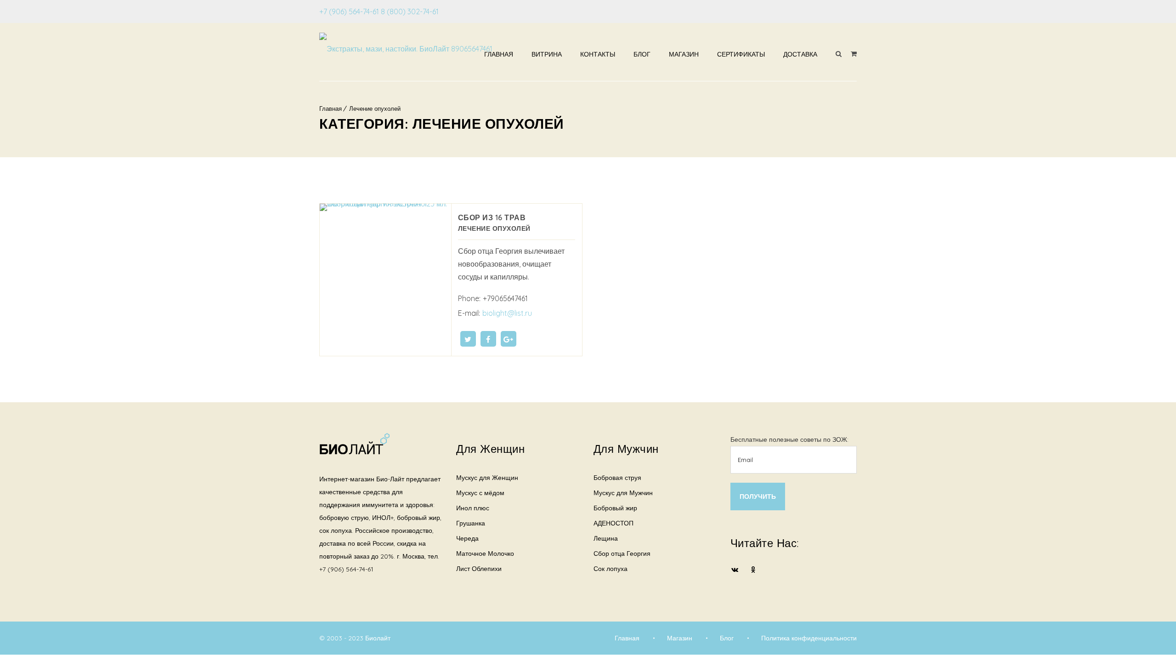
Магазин (684, 54)
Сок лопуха (611, 569)
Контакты (597, 54)
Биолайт (377, 638)
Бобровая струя (617, 478)
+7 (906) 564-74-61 (349, 11)
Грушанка (470, 523)
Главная (498, 54)
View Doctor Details (385, 276)
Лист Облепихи (479, 569)
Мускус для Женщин (487, 478)
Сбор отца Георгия (622, 553)
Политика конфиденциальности (809, 638)
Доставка (800, 54)
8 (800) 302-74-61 (410, 11)
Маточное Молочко (485, 553)
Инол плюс (472, 508)
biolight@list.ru (507, 313)
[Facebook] (488, 339)
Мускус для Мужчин (623, 493)
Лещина (606, 538)
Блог (641, 54)
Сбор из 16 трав (492, 217)
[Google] (508, 339)
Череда (467, 538)
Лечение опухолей (375, 108)
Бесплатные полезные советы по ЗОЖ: (789, 439)
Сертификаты (741, 54)
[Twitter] (468, 339)
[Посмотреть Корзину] (854, 54)
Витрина (546, 54)
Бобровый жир (615, 508)
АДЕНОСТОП (613, 523)
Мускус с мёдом (480, 493)
